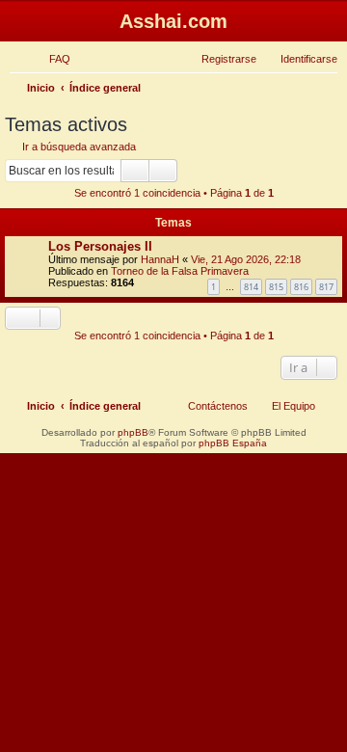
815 (276, 287)
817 (326, 287)
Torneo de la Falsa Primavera (180, 271)
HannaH (160, 259)
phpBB (133, 432)
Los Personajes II (100, 246)
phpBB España (233, 443)
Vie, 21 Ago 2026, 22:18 (246, 259)
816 (301, 287)
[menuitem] (51, 58)
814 (251, 287)
